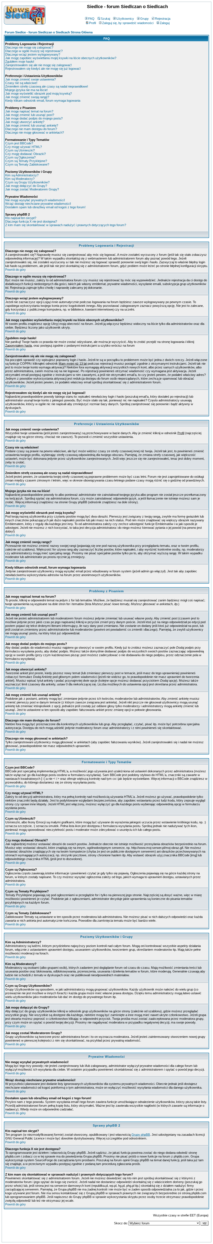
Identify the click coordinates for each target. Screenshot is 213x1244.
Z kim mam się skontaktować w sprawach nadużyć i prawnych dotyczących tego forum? (65, 225)
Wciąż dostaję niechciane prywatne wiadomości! (38, 203)
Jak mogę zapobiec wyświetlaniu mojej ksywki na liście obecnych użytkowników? (60, 58)
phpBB (97, 1238)
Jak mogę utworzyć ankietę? (24, 122)
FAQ (91, 18)
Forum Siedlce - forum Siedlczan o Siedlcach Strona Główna (49, 32)
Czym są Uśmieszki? (20, 150)
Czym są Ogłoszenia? (20, 157)
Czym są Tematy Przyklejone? (26, 161)
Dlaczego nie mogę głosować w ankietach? (34, 132)
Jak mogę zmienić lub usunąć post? (29, 115)
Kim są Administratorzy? (21, 175)
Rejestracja (162, 18)
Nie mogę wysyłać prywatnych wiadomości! (35, 200)
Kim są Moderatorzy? (20, 178)
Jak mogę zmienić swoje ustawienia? (30, 79)
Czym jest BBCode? (19, 143)
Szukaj (105, 18)
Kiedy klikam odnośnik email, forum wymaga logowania (42, 100)
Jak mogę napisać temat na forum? (29, 111)
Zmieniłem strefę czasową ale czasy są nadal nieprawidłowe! (46, 86)
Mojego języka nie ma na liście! (26, 90)
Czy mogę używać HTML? (23, 147)
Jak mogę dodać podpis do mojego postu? (34, 118)
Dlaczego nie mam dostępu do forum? (31, 129)
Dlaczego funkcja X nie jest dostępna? (31, 221)
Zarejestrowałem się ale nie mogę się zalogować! (38, 65)
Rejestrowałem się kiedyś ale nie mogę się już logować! (43, 68)
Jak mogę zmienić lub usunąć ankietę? (31, 125)
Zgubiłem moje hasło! (19, 61)
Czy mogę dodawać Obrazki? (25, 154)
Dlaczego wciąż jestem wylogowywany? (32, 54)
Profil (92, 23)
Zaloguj (165, 23)
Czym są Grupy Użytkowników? (27, 182)
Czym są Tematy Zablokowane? (27, 164)
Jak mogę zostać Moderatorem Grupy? (32, 189)
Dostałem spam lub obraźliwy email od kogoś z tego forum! (45, 207)
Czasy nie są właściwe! (21, 83)
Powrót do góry (15, 269)
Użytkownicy (125, 18)
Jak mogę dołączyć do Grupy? (26, 186)
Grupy (144, 18)
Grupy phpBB (140, 1134)
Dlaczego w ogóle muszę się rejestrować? (34, 51)
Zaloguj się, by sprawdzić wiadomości (128, 23)
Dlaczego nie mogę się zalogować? (29, 47)
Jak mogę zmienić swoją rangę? (27, 97)
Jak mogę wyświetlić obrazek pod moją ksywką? (38, 93)
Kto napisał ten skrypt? (20, 218)
